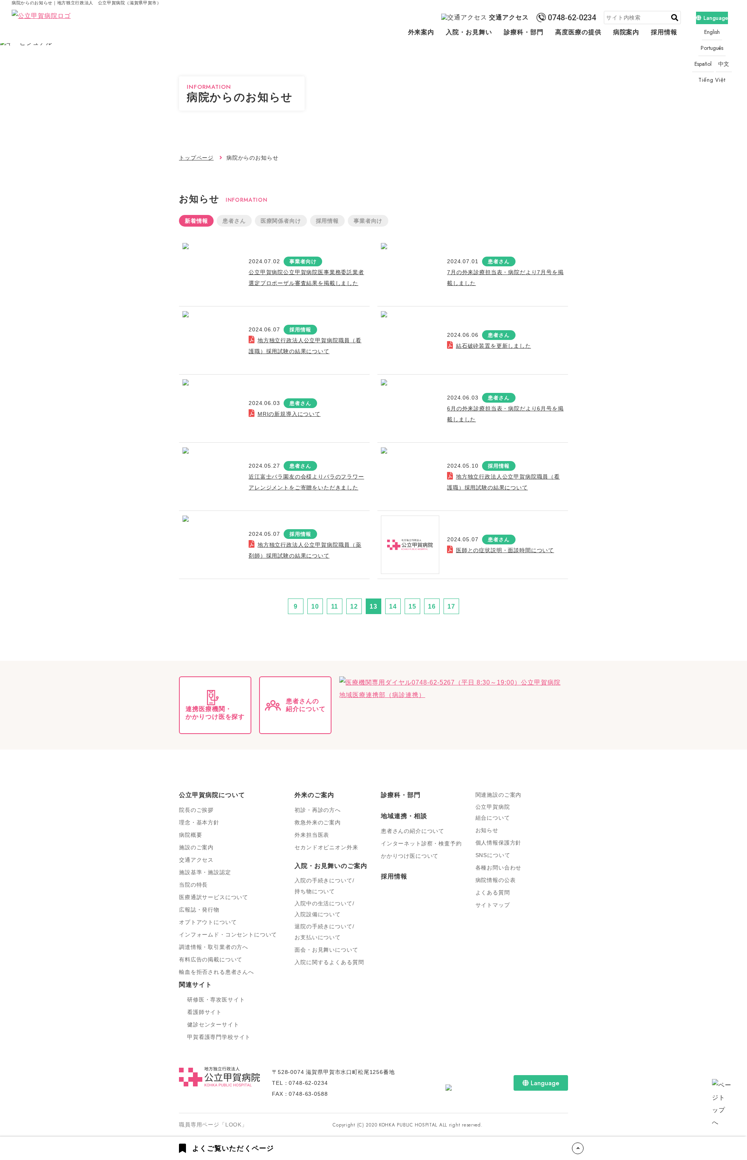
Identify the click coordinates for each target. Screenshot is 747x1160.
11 (334, 606)
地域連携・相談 (404, 816)
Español (703, 64)
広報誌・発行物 (199, 910)
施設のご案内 (196, 847)
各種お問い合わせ (498, 867)
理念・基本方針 (199, 822)
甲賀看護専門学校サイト (219, 1037)
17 (451, 606)
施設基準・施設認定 (205, 872)
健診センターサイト (213, 1024)
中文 (724, 64)
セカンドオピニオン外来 (326, 847)
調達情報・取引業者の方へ (213, 947)
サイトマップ (492, 905)
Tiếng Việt (711, 80)
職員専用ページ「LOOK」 (213, 1124)
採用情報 (664, 32)
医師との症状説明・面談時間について (505, 550)
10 (315, 606)
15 (412, 606)
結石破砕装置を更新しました (493, 346)
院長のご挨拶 (196, 810)
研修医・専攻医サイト (216, 999)
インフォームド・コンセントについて (228, 934)
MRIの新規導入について (289, 414)
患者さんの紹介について (412, 831)
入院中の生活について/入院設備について (324, 908)
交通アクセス (509, 17)
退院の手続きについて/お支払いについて (324, 931)
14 (393, 606)
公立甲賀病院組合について (492, 812)
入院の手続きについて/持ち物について (324, 885)
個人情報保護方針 (498, 843)
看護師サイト (204, 1012)
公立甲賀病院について (212, 795)
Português (712, 48)
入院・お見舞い (469, 32)
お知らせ (486, 830)
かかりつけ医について (409, 856)
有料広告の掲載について (210, 959)
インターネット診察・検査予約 (421, 843)
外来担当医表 (312, 835)
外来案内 (421, 32)
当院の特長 (193, 885)
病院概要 (190, 835)
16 (432, 606)
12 (354, 606)
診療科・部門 (524, 32)
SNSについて (492, 855)
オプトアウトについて (208, 922)
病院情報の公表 (495, 880)
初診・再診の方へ (318, 810)
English (712, 32)
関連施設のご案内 (498, 795)
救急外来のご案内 (318, 822)
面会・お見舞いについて (326, 950)
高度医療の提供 (578, 32)
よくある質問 (492, 892)
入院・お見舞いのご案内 (331, 866)
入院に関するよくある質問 (329, 962)
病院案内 (626, 32)
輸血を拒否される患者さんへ (216, 972)
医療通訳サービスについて (213, 897)
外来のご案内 (314, 795)
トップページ (196, 158)
